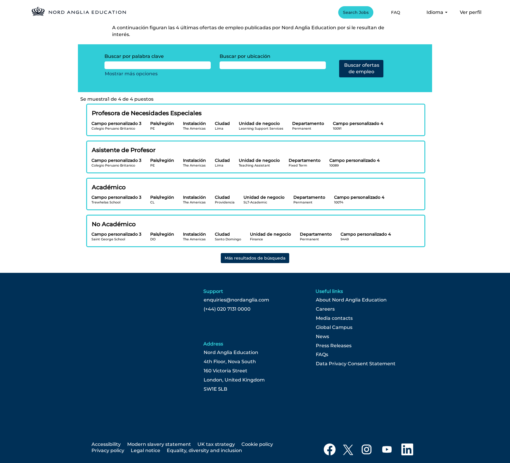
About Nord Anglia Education (351, 300)
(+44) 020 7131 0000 (227, 309)
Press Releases (334, 345)
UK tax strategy (216, 444)
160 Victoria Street (225, 371)
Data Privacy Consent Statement (355, 363)
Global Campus (334, 327)
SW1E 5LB (215, 389)
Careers (325, 309)
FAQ (395, 12)
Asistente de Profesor (124, 150)
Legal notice (145, 450)
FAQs (322, 354)
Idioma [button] (435, 12)
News (322, 336)
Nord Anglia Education (231, 352)
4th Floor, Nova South (230, 361)
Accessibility (106, 444)
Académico (109, 187)
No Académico (114, 224)
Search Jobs (356, 12)
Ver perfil (470, 12)
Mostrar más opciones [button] (131, 73)
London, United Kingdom (234, 380)
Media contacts (334, 318)
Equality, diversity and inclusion (204, 450)
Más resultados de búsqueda (255, 258)
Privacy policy (107, 450)
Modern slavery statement (159, 444)
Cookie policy (257, 444)
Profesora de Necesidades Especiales (147, 113)
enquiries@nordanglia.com (236, 300)
